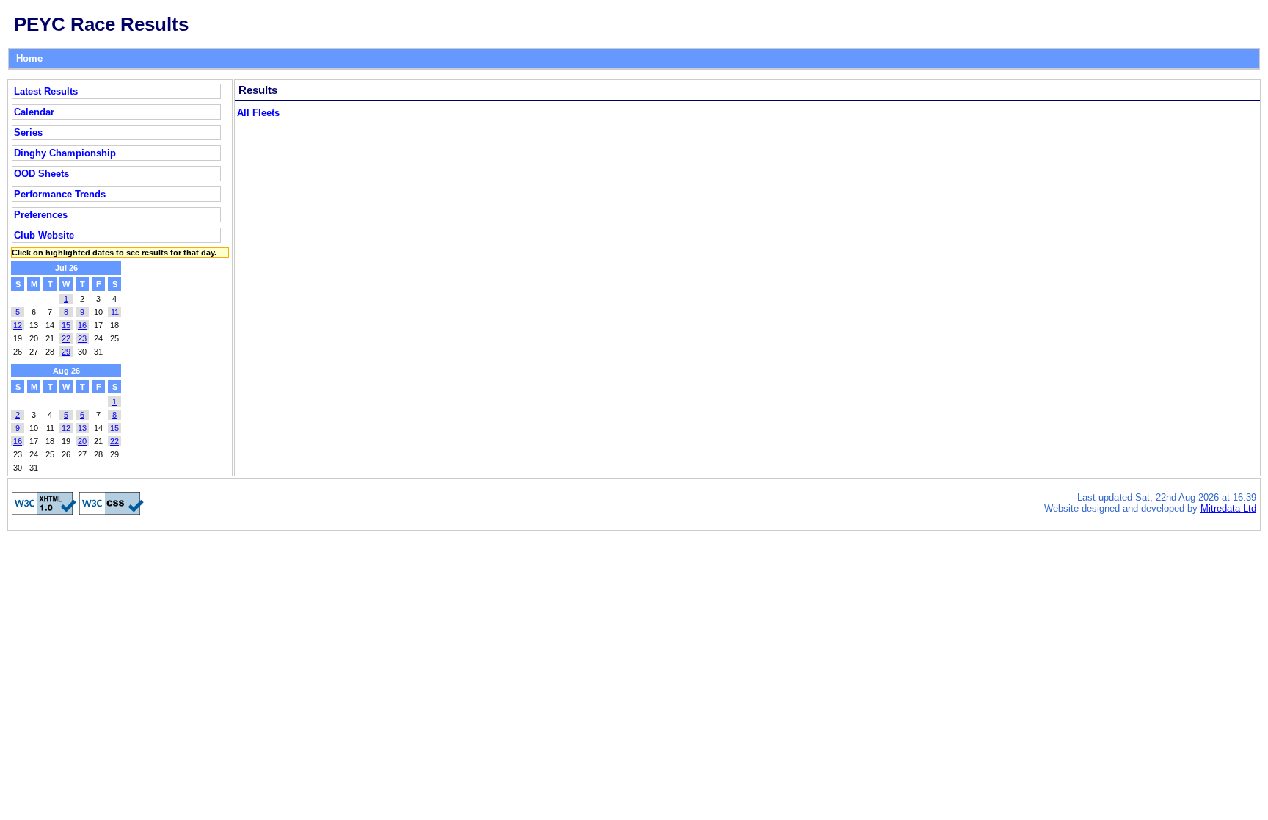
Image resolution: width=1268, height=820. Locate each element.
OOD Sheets (41, 173)
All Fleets (258, 112)
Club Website (44, 235)
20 (82, 441)
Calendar (34, 111)
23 (82, 338)
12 (17, 325)
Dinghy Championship (65, 153)
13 (82, 428)
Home (29, 58)
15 (66, 325)
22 (66, 338)
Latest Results (46, 91)
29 (66, 351)
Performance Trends (60, 194)
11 (115, 312)
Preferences (41, 214)
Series (28, 132)
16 (82, 325)
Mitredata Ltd (1228, 508)
